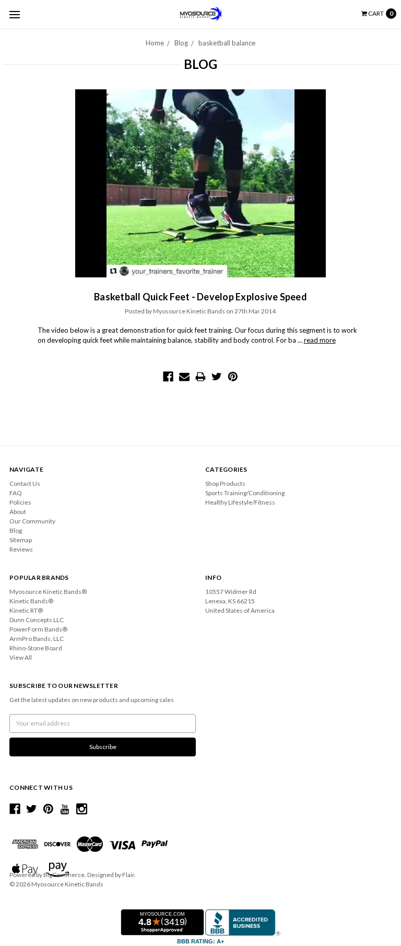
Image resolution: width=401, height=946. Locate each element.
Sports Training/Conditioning (245, 493)
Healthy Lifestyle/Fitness (240, 502)
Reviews (21, 549)
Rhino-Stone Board (35, 648)
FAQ (15, 493)
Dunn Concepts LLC (36, 620)
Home (155, 43)
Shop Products (225, 483)
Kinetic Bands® (31, 601)
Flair (128, 875)
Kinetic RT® (26, 610)
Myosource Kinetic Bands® (48, 591)
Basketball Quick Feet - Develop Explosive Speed (200, 296)
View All (20, 657)
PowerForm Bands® (38, 629)
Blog (181, 43)
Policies (20, 502)
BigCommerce (64, 875)
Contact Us (24, 483)
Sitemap (20, 540)
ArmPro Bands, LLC (36, 639)
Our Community (32, 521)
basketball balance (226, 43)
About (17, 512)
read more (320, 340)
